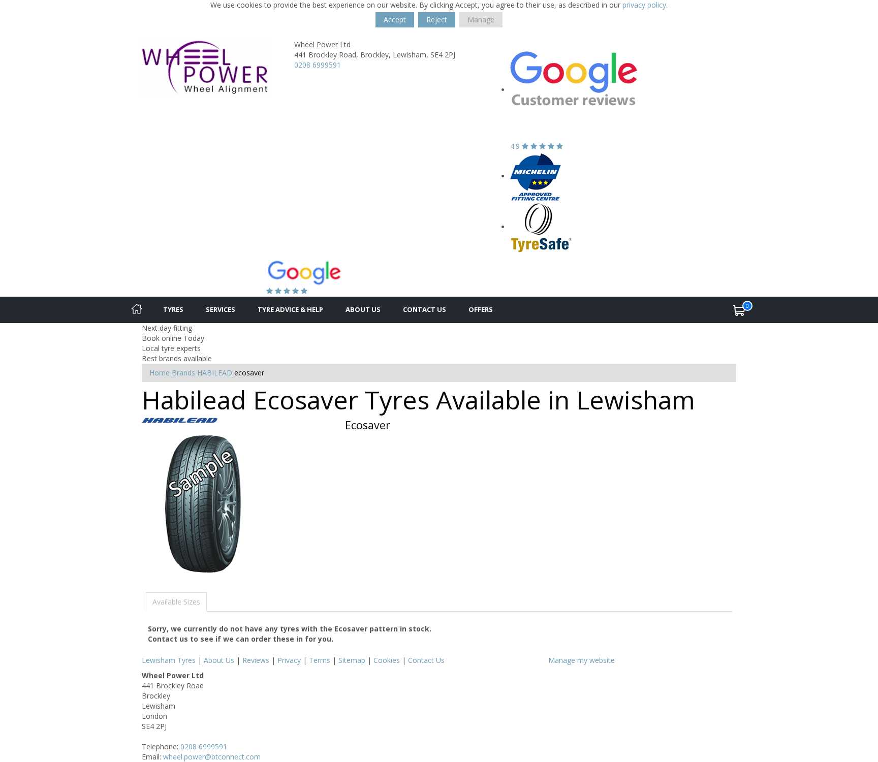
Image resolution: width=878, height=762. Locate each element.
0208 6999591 (317, 65)
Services (220, 309)
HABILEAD (214, 372)
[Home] (136, 310)
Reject (436, 19)
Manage (480, 19)
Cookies (386, 660)
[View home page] (205, 67)
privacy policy (644, 5)
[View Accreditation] (535, 176)
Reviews (255, 660)
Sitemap (351, 660)
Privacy (289, 660)
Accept (395, 19)
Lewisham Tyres (169, 660)
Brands (183, 372)
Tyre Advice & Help (290, 309)
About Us (363, 309)
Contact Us (424, 309)
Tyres (173, 309)
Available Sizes (176, 602)
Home (159, 372)
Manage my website (581, 660)
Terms (319, 660)
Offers (480, 309)
